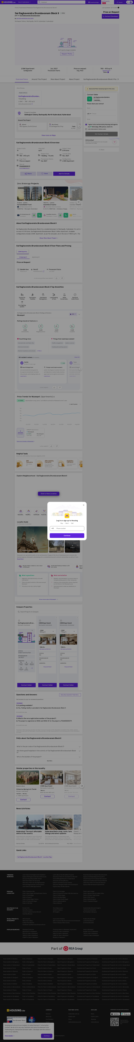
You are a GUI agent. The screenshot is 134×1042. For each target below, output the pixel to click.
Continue (67, 535)
